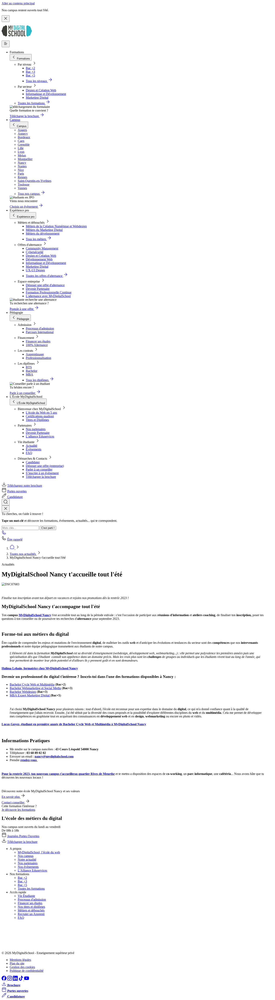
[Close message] (6, 18)
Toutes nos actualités (23, 554)
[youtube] (26, 979)
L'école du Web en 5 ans (41, 412)
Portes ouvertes (17, 491)
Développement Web (39, 259)
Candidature (15, 497)
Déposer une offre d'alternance (45, 285)
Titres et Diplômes (37, 420)
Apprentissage (35, 354)
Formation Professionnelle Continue (48, 292)
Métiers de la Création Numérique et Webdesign (56, 226)
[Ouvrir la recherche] (6, 502)
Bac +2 (30, 68)
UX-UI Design (35, 270)
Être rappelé (15, 539)
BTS (29, 367)
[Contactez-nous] (4, 533)
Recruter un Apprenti (31, 914)
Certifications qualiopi (40, 416)
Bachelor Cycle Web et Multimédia (32, 684)
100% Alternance (37, 345)
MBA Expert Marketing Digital (30, 695)
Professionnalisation (38, 358)
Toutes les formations (31, 888)
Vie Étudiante (26, 896)
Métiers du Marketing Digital (44, 230)
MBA (29, 374)
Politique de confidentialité (26, 970)
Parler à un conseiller (39, 469)
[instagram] (10, 979)
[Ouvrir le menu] (6, 44)
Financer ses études (38, 341)
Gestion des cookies (22, 967)
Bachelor (31, 371)
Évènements (33, 449)
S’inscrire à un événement (42, 473)
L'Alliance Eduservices (32, 870)
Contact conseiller (13, 802)
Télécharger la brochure (41, 476)
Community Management (42, 248)
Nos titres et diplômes (31, 906)
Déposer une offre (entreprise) (45, 466)
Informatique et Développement (46, 94)
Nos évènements (28, 866)
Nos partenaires (35, 429)
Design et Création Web (41, 90)
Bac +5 (30, 75)
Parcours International (40, 332)
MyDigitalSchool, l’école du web (39, 852)
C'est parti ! (48, 527)
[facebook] (4, 979)
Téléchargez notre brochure (24, 485)
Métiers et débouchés (31, 910)
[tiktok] (21, 979)
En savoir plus (11, 797)
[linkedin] (16, 979)
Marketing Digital (37, 97)
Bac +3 (30, 71)
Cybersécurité (34, 252)
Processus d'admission (40, 328)
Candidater (33, 462)
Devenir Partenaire (38, 288)
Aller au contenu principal (18, 3)
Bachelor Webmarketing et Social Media (35, 688)
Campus (15, 119)
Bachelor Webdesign (23, 691)
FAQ (29, 453)
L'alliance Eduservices (40, 436)
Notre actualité (27, 859)
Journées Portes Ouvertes (23, 836)
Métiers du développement (42, 233)
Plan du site (17, 963)
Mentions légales (20, 959)
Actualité (31, 445)
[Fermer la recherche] (6, 508)
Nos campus (25, 856)
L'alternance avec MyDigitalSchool (48, 296)
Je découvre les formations (18, 809)
